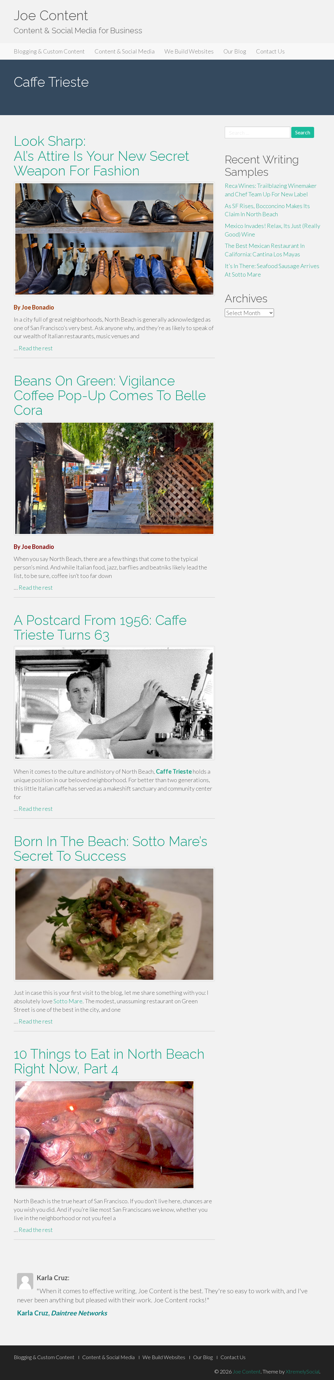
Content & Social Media (125, 51)
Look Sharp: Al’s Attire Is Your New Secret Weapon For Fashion (101, 155)
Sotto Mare (68, 1001)
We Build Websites (189, 51)
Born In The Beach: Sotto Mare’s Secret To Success (110, 848)
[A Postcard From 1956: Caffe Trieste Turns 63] (114, 703)
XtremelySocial (302, 1371)
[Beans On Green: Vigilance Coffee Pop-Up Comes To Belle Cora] (114, 478)
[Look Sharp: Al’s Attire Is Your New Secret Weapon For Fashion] (114, 239)
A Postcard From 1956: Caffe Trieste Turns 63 (100, 627)
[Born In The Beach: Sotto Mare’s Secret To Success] (114, 924)
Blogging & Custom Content (49, 51)
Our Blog (234, 51)
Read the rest (36, 348)
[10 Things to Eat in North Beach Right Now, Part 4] (114, 1135)
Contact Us (270, 51)
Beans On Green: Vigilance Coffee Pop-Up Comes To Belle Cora (110, 395)
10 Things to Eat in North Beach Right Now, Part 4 (109, 1061)
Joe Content (51, 15)
